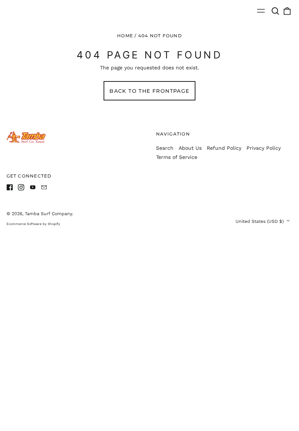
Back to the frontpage (149, 91)
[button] (275, 11)
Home (125, 35)
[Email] (44, 187)
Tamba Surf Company (48, 213)
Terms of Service (176, 157)
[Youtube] (33, 187)
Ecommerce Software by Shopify (33, 224)
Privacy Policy (263, 148)
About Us (190, 148)
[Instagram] (21, 187)
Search (165, 148)
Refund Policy (224, 148)
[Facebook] (10, 187)
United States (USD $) (260, 221)
